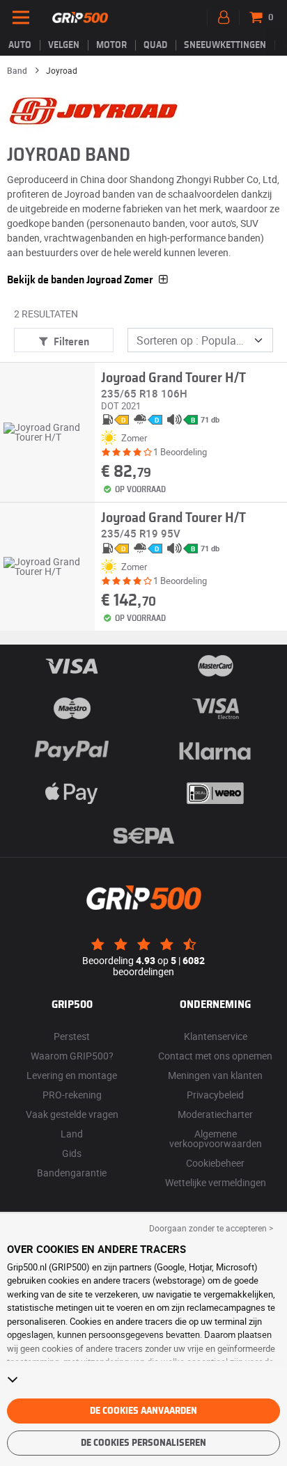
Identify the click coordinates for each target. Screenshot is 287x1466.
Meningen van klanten (215, 1075)
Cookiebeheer (215, 1162)
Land (72, 1133)
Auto (19, 45)
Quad (155, 45)
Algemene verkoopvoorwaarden (215, 1138)
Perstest (72, 1036)
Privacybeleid (215, 1094)
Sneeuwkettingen (225, 45)
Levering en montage (71, 1075)
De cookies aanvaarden (143, 1411)
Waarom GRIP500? (72, 1055)
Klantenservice (215, 1036)
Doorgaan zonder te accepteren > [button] (211, 1228)
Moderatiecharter (215, 1114)
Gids (72, 1153)
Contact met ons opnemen (215, 1055)
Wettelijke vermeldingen (215, 1182)
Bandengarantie (72, 1172)
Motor (111, 45)
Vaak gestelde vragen (72, 1114)
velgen (63, 45)
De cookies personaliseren (143, 1443)
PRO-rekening (72, 1094)
